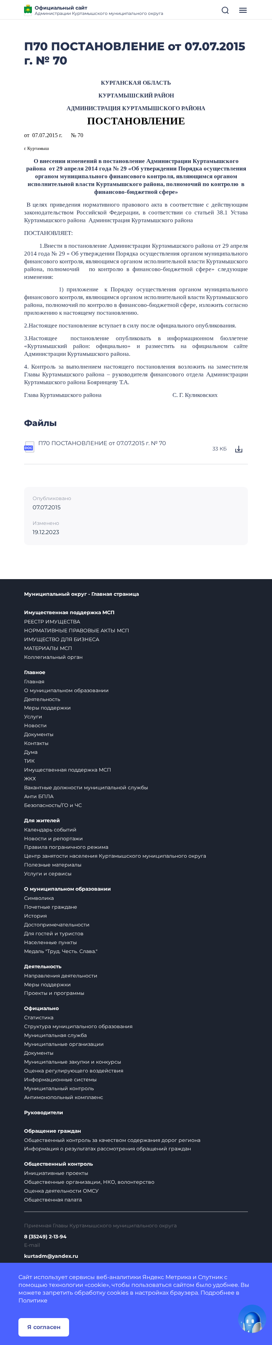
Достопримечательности (57, 924)
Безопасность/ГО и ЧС (53, 805)
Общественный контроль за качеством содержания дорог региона (112, 1140)
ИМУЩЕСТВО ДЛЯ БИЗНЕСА (61, 639)
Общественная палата (53, 1200)
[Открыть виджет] (252, 1319)
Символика (39, 898)
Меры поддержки (47, 708)
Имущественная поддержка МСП (69, 613)
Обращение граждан (52, 1131)
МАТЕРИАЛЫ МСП (48, 648)
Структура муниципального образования (78, 1026)
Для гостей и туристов (54, 933)
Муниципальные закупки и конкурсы (72, 1062)
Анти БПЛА (38, 796)
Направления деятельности (60, 976)
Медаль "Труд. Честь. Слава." (60, 951)
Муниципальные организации (64, 1044)
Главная (34, 681)
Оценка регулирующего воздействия (73, 1070)
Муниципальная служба (55, 1035)
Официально (41, 1008)
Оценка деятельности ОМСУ (61, 1191)
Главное (34, 672)
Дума (31, 752)
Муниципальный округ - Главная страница (81, 594)
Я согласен (44, 1327)
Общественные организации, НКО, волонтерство (89, 1182)
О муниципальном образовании (66, 690)
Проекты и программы (54, 993)
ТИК (29, 761)
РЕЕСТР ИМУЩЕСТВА (52, 621)
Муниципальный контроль (59, 1088)
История (35, 916)
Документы (38, 734)
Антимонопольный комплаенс (63, 1097)
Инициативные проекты (56, 1173)
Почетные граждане (50, 907)
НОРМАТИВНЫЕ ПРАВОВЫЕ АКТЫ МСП (76, 630)
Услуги (33, 716)
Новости (35, 725)
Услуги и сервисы (48, 873)
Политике (32, 1300)
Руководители (43, 1113)
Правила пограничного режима (66, 847)
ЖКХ (30, 778)
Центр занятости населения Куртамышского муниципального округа (115, 856)
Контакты (36, 743)
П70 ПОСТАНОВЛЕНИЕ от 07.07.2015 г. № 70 (102, 443)
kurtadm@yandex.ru (51, 1256)
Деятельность (42, 699)
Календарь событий (50, 829)
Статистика (38, 1017)
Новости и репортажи (53, 838)
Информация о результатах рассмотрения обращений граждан (107, 1148)
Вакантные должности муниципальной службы (86, 787)
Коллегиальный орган (53, 657)
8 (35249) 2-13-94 (45, 1237)
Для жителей (42, 821)
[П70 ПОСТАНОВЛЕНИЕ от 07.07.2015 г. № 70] (29, 449)
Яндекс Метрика (166, 1277)
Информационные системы (60, 1079)
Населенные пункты (50, 942)
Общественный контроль (58, 1164)
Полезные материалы (52, 865)
